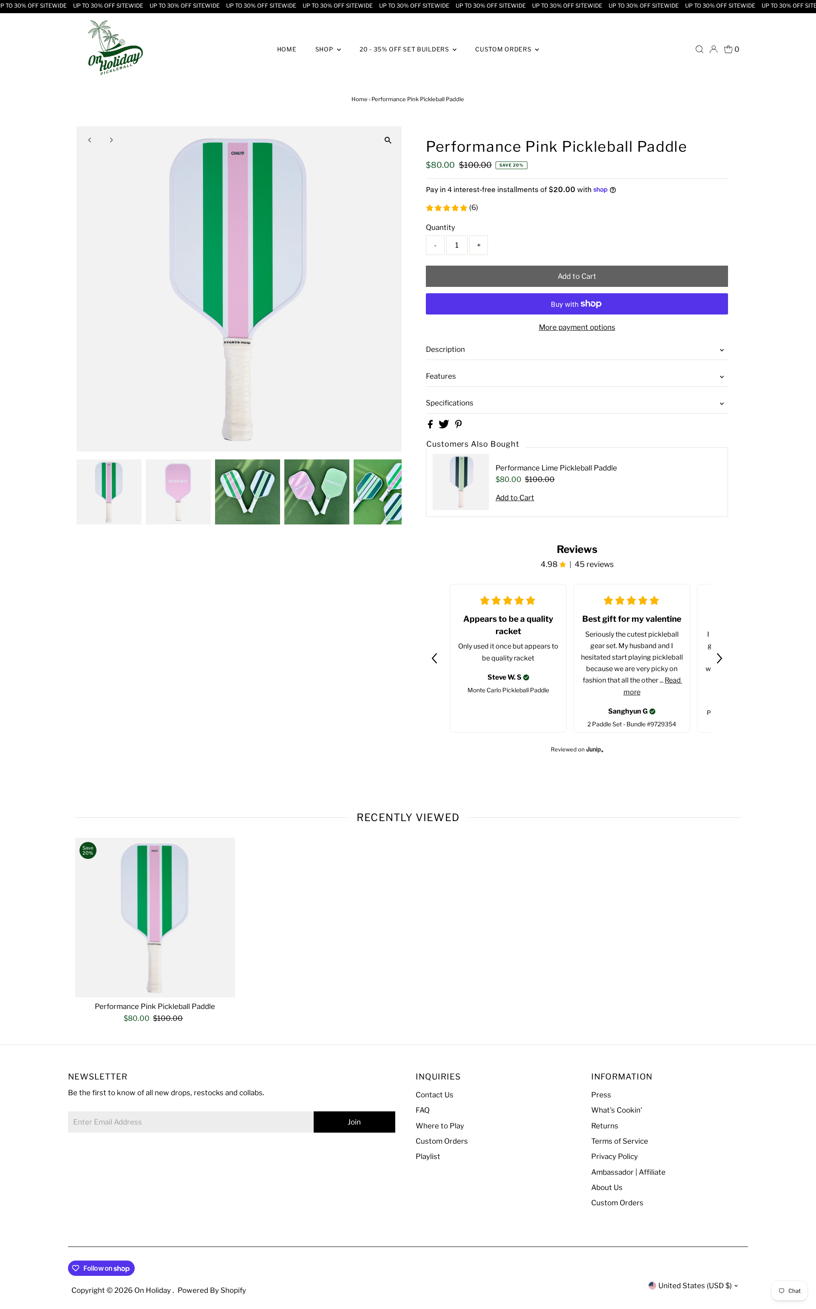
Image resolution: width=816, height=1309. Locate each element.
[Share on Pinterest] (458, 426)
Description (445, 349)
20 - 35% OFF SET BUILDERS (405, 49)
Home (359, 99)
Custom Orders (442, 1141)
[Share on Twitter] (445, 426)
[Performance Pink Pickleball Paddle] (155, 918)
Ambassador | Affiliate (628, 1172)
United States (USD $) (695, 1285)
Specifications (449, 403)
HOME (287, 49)
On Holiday (153, 1290)
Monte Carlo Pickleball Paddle (508, 690)
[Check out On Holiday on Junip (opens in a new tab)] (594, 749)
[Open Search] (699, 49)
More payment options (577, 327)
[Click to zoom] (387, 140)
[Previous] (90, 140)
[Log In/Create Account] (713, 49)
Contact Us (434, 1095)
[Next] (111, 140)
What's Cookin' (616, 1110)
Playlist (428, 1156)
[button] (434, 658)
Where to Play (440, 1126)
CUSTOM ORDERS (504, 49)
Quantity (440, 227)
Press (601, 1095)
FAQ (423, 1110)
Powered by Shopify (212, 1290)
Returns (604, 1126)
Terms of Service (619, 1141)
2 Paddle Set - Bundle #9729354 (631, 724)
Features (441, 376)
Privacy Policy (614, 1156)
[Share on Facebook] (431, 426)
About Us (607, 1187)
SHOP (325, 49)
